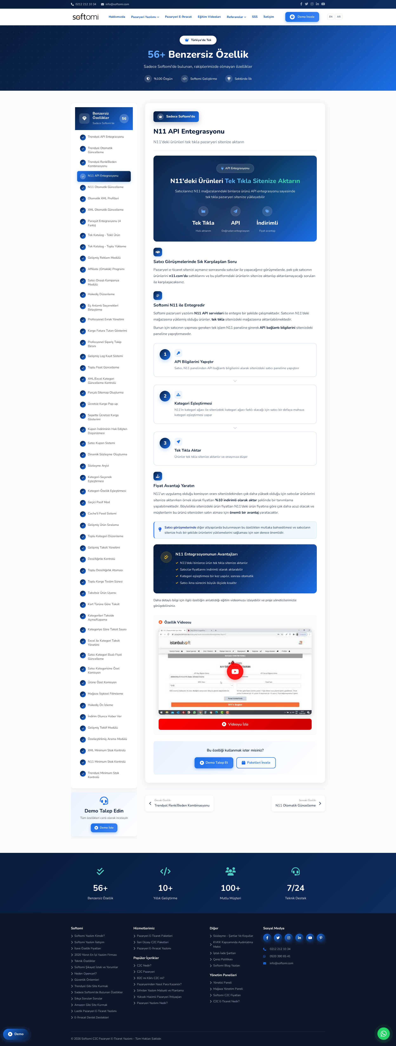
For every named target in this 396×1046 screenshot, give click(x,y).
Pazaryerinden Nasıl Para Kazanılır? (159, 984)
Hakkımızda (117, 17)
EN (330, 16)
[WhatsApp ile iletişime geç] (383, 1033)
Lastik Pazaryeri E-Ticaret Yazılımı (95, 1011)
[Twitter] (306, 4)
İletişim (269, 17)
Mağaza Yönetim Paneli (228, 989)
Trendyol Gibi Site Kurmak (91, 986)
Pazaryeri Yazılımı (143, 17)
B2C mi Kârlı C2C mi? (150, 978)
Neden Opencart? (85, 974)
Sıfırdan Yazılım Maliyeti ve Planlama (160, 990)
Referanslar (235, 17)
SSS (255, 17)
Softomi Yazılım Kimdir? (89, 936)
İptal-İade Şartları (224, 953)
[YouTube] (323, 4)
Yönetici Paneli (222, 983)
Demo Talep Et (217, 762)
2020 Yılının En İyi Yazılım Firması (95, 955)
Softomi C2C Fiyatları (227, 995)
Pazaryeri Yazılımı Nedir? (152, 1003)
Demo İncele (306, 17)
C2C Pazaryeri (146, 972)
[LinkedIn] (317, 4)
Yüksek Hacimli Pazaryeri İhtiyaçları (159, 997)
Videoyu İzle (238, 724)
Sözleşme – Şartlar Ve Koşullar (233, 936)
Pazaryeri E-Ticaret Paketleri (154, 936)
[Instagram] (312, 4)
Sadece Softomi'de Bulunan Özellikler (98, 992)
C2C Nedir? (144, 965)
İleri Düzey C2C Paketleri (153, 942)
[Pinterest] (321, 938)
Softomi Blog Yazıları (226, 965)
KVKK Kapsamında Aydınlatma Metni (233, 944)
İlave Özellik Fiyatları (87, 948)
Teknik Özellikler (84, 961)
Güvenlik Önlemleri (86, 980)
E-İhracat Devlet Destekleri (91, 1017)
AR (339, 16)
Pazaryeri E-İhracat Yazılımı (154, 948)
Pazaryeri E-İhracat (178, 17)
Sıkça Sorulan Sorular (88, 998)
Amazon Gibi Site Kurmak (90, 1005)
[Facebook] (301, 4)
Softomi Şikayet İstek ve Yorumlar (96, 967)
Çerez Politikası (223, 959)
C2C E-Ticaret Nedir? (226, 1001)
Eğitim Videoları (209, 17)
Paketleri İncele (258, 762)
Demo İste (107, 828)
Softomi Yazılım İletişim (89, 942)
